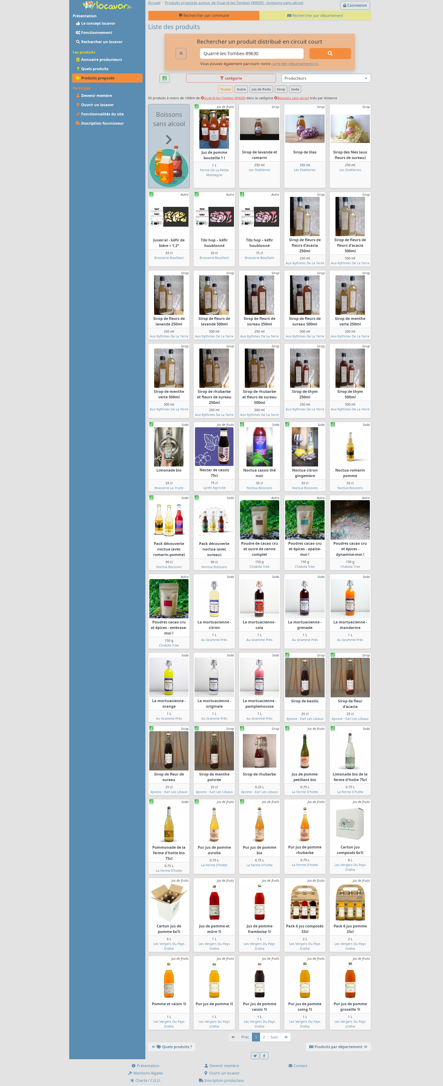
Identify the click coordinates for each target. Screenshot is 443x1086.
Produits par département (338, 1046)
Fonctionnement (96, 32)
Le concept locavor (97, 23)
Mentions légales (147, 1073)
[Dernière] (286, 1037)
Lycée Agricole (214, 487)
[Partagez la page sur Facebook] (264, 1055)
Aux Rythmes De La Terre (305, 263)
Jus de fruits (261, 89)
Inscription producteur (224, 1080)
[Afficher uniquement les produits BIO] (164, 78)
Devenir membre (96, 95)
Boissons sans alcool (293, 98)
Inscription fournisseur (102, 123)
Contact (300, 1065)
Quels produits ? (176, 1046)
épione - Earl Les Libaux (305, 718)
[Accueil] (107, 4)
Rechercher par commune (206, 15)
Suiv (274, 1037)
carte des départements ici (294, 63)
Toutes (225, 89)
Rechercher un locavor (101, 41)
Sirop (281, 89)
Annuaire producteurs (101, 59)
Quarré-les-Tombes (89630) (224, 98)
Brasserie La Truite (169, 488)
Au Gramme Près (214, 640)
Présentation (147, 1065)
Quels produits (94, 68)
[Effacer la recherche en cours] (181, 53)
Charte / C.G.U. (148, 1080)
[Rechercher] (330, 53)
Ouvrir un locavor (97, 104)
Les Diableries (259, 170)
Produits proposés (97, 78)
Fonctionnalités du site (102, 114)
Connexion (356, 5)
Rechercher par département (317, 15)
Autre (241, 89)
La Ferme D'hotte (305, 792)
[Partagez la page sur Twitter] (255, 1055)
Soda (295, 89)
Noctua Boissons (259, 488)
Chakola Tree (259, 566)
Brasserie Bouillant (169, 258)
